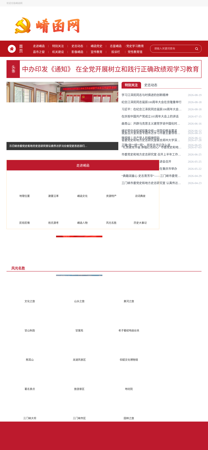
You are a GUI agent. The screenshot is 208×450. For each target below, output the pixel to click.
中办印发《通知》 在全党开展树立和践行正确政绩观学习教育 (110, 69)
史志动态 (77, 46)
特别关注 (58, 46)
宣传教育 (96, 52)
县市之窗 (39, 52)
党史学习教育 (135, 46)
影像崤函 (77, 52)
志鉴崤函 (116, 46)
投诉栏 (115, 52)
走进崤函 (39, 46)
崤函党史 (96, 46)
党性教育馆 (135, 52)
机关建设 (58, 52)
